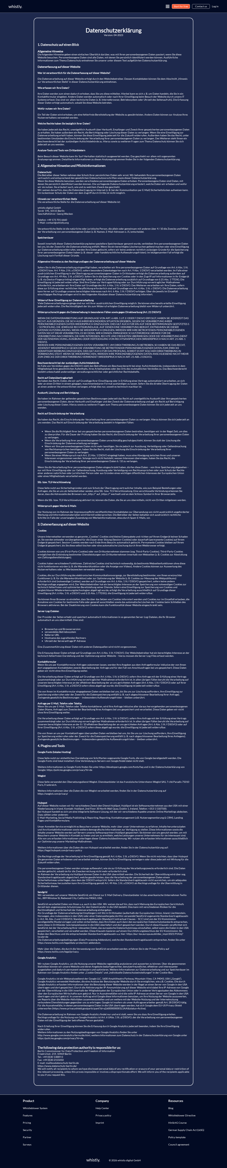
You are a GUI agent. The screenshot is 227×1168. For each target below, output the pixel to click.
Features (27, 1115)
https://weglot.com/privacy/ (53, 793)
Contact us (201, 6)
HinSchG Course (177, 1122)
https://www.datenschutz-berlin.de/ (57, 1065)
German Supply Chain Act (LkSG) (186, 1129)
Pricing (27, 1122)
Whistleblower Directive (181, 1115)
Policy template (177, 1137)
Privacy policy (103, 1115)
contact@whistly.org (57, 222)
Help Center (102, 1108)
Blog (170, 1108)
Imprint (100, 1122)
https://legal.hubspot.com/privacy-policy (60, 850)
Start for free (181, 6)
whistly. (15, 6)
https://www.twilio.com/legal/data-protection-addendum (69, 942)
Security (27, 1129)
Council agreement (178, 1144)
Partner (27, 1137)
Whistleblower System (35, 1108)
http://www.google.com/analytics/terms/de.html (64, 1035)
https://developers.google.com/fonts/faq (121, 766)
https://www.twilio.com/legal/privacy (58, 951)
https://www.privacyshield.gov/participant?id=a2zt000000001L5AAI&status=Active (99, 1008)
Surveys (27, 1144)
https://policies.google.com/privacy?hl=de (69, 769)
